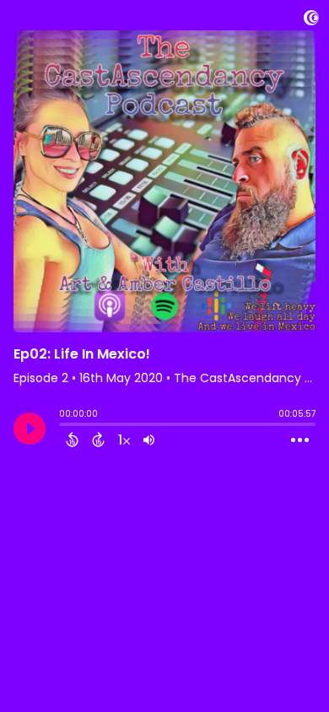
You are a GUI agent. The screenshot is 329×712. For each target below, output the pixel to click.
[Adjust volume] (149, 439)
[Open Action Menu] (300, 440)
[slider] (63, 426)
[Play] (29, 429)
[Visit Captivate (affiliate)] (311, 20)
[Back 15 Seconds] (72, 439)
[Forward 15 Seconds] (98, 439)
